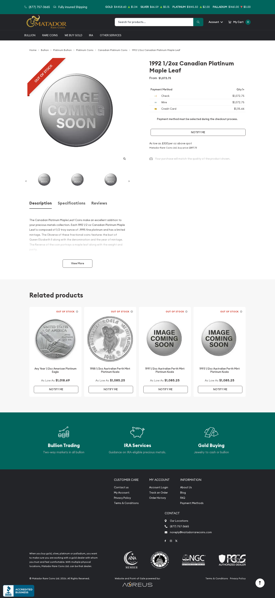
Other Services (110, 35)
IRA (91, 35)
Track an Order (158, 492)
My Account (121, 492)
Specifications (71, 203)
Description (40, 203)
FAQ (182, 498)
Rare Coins (50, 35)
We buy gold (73, 35)
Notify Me (198, 132)
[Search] (198, 22)
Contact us (121, 487)
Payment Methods (192, 503)
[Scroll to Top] (260, 583)
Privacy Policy (122, 498)
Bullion (29, 35)
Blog (183, 492)
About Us (186, 487)
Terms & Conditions (126, 503)
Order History (157, 498)
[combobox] (154, 22)
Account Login (158, 487)
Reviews (99, 203)
